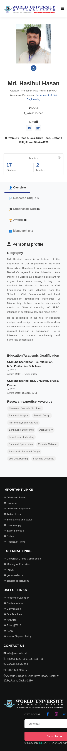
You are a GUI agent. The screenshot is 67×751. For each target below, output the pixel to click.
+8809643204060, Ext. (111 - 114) (26, 658)
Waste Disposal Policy (18, 636)
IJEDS (10, 569)
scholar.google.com (17, 580)
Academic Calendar (17, 597)
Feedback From (15, 541)
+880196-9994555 (17, 664)
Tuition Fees (13, 514)
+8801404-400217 (16, 669)
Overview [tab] (19, 187)
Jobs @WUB (13, 625)
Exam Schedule (15, 530)
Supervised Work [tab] (26, 208)
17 (9, 165)
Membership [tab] (23, 230)
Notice (10, 536)
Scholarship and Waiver (19, 519)
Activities (11, 619)
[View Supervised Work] (38, 128)
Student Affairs (14, 603)
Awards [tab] (20, 219)
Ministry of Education (18, 564)
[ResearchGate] (33, 68)
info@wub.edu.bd (16, 653)
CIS (41, 742)
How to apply (13, 525)
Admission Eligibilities (18, 508)
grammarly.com (15, 575)
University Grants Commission (23, 558)
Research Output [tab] (26, 198)
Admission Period (16, 497)
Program (11, 503)
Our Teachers (14, 614)
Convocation (13, 608)
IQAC (9, 630)
